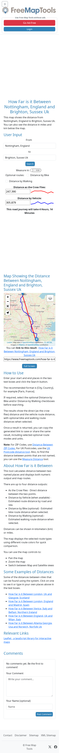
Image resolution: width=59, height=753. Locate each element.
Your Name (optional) (18, 700)
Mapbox (22, 344)
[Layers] (50, 298)
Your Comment (14, 673)
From (29, 140)
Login (29, 29)
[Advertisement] (29, 65)
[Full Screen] (7, 306)
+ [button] (8, 297)
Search (30, 163)
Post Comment (44, 714)
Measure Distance (32, 459)
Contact (7, 735)
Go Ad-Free (29, 23)
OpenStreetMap (28, 342)
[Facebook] (55, 747)
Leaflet (9, 342)
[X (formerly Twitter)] (49, 747)
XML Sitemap (48, 735)
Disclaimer (21, 735)
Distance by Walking (20, 181)
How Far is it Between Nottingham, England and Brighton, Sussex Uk (29, 351)
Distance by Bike (39, 175)
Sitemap (34, 735)
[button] (7, 312)
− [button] (8, 301)
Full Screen (29, 366)
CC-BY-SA (48, 342)
